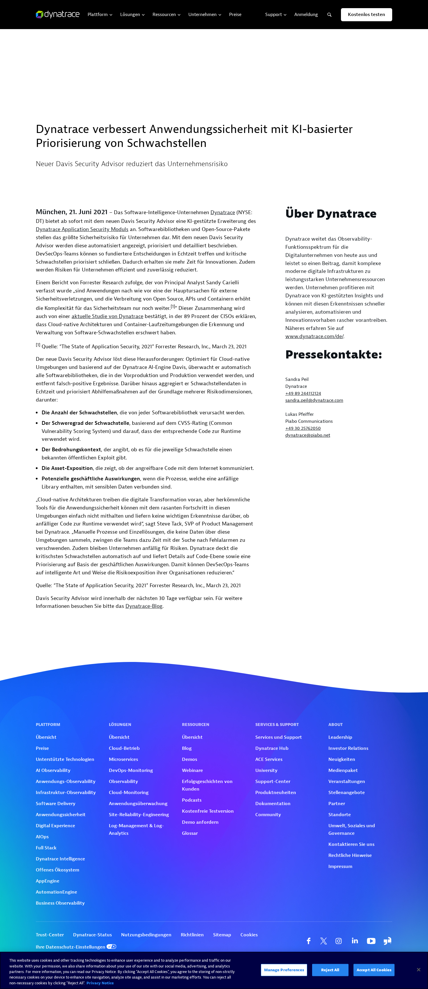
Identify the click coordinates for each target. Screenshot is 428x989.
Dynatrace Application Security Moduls (82, 229)
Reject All (330, 969)
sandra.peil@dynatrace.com (314, 400)
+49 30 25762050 (303, 428)
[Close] (418, 969)
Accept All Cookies (374, 969)
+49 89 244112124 (303, 393)
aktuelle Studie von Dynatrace (107, 316)
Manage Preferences (284, 969)
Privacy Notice (100, 983)
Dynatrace (223, 212)
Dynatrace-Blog (143, 606)
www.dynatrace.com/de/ (314, 336)
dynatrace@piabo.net (307, 435)
